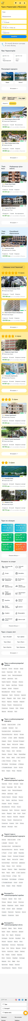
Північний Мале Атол (7, 734)
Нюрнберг (15, 958)
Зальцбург (18, 938)
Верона (16, 941)
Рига (7, 948)
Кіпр (19, 672)
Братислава (4, 964)
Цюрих (16, 951)
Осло (9, 961)
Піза (3, 954)
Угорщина (15, 688)
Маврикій (22, 701)
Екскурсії (7, 1008)
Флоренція (17, 935)
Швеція (22, 905)
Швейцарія (19, 908)
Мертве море (20, 945)
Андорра (4, 688)
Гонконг (19, 691)
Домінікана (10, 678)
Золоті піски (14, 747)
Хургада (4, 724)
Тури (5, 1004)
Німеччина (16, 695)
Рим (19, 761)
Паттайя (22, 734)
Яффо (13, 961)
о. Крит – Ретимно (6, 761)
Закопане (17, 964)
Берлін (11, 935)
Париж (8, 757)
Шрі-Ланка (14, 685)
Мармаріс (19, 770)
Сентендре (22, 958)
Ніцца (3, 948)
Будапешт (4, 928)
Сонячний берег (6, 747)
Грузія (10, 695)
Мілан (21, 941)
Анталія (21, 767)
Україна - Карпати (6, 682)
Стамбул (13, 954)
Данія (13, 908)
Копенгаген (10, 951)
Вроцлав (18, 948)
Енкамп (9, 741)
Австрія (10, 688)
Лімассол (10, 754)
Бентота (16, 734)
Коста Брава (5, 764)
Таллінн (4, 951)
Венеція (20, 928)
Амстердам (4, 938)
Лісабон (8, 954)
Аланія (15, 767)
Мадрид (11, 964)
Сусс (16, 728)
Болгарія (16, 668)
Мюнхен (4, 941)
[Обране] (16, 3)
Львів (3, 935)
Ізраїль (3, 698)
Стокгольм (12, 945)
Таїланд (22, 708)
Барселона (14, 931)
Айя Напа (18, 751)
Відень (8, 744)
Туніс (3, 685)
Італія (9, 675)
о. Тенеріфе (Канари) (7, 767)
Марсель (14, 968)
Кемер (13, 770)
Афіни (13, 757)
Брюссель (19, 954)
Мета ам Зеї (15, 744)
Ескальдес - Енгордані (18, 741)
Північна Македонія (17, 675)
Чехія (15, 711)
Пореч (3, 751)
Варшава (4, 961)
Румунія (9, 705)
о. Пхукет (4, 737)
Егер (23, 938)
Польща (4, 705)
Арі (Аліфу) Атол (16, 731)
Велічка (12, 948)
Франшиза (4, 1017)
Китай (18, 698)
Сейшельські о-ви (17, 705)
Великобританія (6, 691)
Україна (8, 685)
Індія (16, 678)
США (17, 708)
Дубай (15, 737)
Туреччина (4, 668)
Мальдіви (14, 682)
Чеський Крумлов (6, 968)
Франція (4, 711)
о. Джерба (4, 728)
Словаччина (5, 708)
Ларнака (4, 754)
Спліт (13, 751)
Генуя (18, 961)
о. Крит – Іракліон (20, 757)
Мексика (21, 682)
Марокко (9, 701)
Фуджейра (21, 737)
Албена (21, 744)
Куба (14, 698)
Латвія (23, 698)
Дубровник (22, 747)
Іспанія (3, 672)
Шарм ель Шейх (12, 724)
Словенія (11, 708)
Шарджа (4, 741)
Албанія (4, 678)
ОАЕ (15, 672)
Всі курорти (13, 88)
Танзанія (21, 685)
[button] (20, 3)
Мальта (3, 701)
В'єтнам (13, 691)
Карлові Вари (22, 754)
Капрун (3, 744)
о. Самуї (10, 737)
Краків (3, 931)
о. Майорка (21, 764)
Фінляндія (10, 711)
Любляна (22, 951)
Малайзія (15, 701)
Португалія (10, 912)
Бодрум (8, 770)
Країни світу (7, 1012)
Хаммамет (11, 728)
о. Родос (14, 761)
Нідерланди (5, 695)
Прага (3, 757)
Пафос (15, 754)
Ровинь (8, 751)
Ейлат (3, 958)
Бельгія (24, 912)
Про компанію (18, 1017)
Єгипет (10, 668)
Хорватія (4, 675)
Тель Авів (11, 938)
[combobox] (20, 3)
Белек (3, 770)
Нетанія (24, 948)
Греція (21, 668)
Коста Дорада (13, 764)
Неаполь (8, 958)
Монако (20, 968)
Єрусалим (10, 941)
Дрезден (21, 931)
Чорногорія (10, 672)
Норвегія (4, 915)
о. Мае (18, 724)
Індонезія (23, 695)
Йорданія (9, 698)
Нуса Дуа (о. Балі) (6, 731)
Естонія (8, 908)
